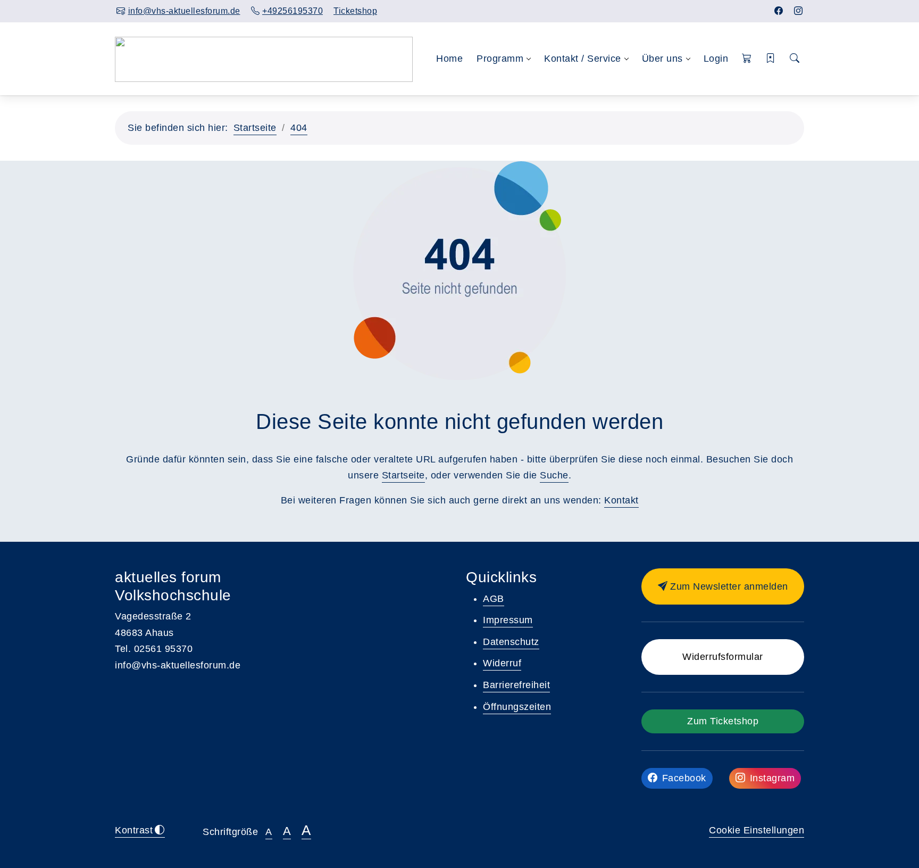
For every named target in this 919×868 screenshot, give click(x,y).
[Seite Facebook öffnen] (779, 10)
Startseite (255, 127)
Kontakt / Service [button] (582, 58)
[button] (747, 59)
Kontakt (621, 500)
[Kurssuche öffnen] (794, 59)
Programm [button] (500, 58)
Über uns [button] (662, 58)
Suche (554, 475)
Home (449, 58)
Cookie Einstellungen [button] (756, 830)
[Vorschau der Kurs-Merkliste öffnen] (771, 59)
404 (298, 127)
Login (716, 58)
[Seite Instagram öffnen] (798, 10)
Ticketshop (355, 10)
